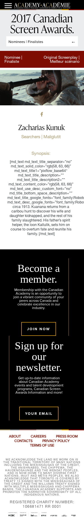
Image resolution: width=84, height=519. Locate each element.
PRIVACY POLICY (56, 441)
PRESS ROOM (67, 436)
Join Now (38, 329)
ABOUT (15, 436)
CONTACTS (23, 441)
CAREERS (38, 436)
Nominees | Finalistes (26, 41)
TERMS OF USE (42, 445)
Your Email (39, 413)
